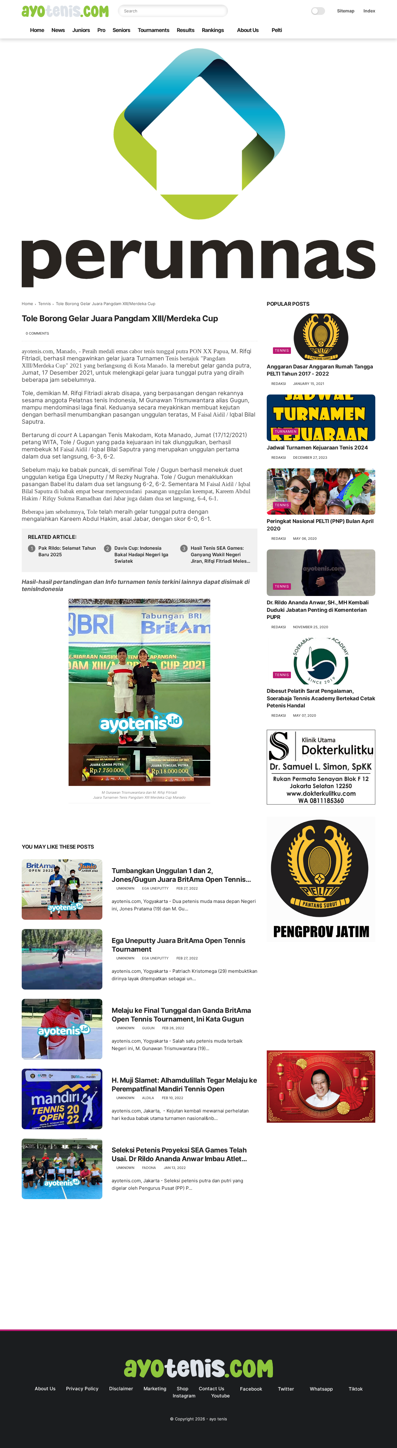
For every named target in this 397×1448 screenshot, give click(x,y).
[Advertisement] (321, 997)
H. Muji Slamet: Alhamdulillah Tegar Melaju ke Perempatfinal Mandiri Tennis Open (184, 1084)
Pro (101, 30)
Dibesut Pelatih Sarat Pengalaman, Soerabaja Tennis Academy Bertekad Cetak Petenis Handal (321, 698)
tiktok (356, 1389)
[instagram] (362, 30)
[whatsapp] (342, 30)
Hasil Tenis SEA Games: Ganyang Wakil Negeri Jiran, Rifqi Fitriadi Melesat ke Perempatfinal (221, 554)
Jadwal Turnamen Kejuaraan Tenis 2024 (317, 447)
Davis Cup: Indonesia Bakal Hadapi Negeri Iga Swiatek (141, 554)
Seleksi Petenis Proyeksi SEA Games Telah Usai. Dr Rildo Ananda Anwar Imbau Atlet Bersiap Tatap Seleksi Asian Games (179, 1154)
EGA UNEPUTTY (155, 888)
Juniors (81, 30)
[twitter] (332, 30)
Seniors (121, 30)
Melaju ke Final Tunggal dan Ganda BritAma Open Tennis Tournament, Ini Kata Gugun (181, 1014)
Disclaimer (121, 1389)
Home (37, 30)
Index (369, 10)
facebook (251, 1389)
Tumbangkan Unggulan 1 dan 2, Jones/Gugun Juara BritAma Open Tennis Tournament (179, 875)
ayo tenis (218, 1418)
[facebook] (322, 30)
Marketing (155, 1389)
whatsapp (321, 1389)
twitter (286, 1389)
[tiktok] (352, 30)
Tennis (44, 303)
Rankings (213, 30)
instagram (184, 1396)
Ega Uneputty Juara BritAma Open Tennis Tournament (178, 945)
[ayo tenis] (65, 15)
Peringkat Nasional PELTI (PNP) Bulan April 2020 (320, 525)
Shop (182, 1389)
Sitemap (346, 10)
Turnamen (286, 431)
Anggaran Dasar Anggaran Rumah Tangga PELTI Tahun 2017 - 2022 (320, 370)
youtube (220, 1396)
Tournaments (153, 30)
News (58, 30)
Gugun (148, 1028)
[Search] (221, 11)
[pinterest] (64, 827)
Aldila (148, 1098)
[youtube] (372, 30)
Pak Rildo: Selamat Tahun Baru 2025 (67, 551)
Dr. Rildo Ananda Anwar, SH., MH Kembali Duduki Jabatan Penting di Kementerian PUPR (318, 609)
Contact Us (211, 1389)
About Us (248, 30)
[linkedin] (76, 827)
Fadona (149, 1168)
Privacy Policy (82, 1389)
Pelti (277, 30)
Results (185, 30)
